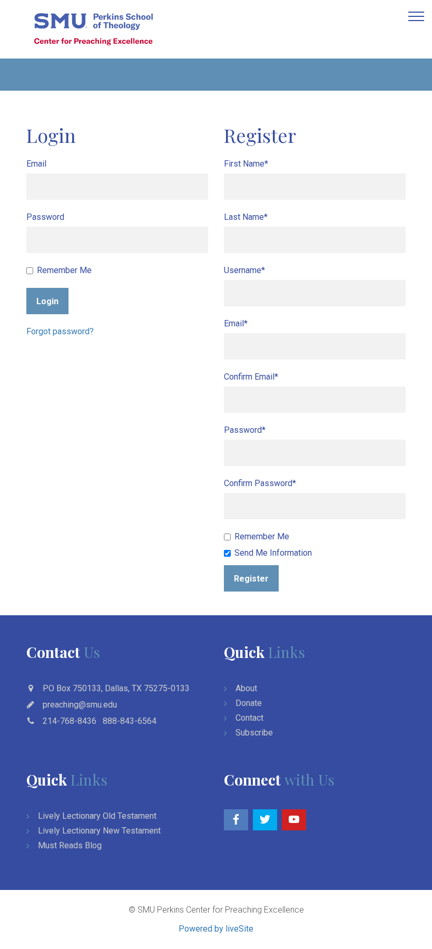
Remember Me (64, 270)
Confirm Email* (251, 377)
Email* (236, 323)
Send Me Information (273, 553)
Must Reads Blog (70, 845)
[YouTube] (294, 819)
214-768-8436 (69, 721)
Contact (249, 718)
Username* (244, 270)
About (246, 688)
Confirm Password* (260, 483)
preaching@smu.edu (80, 705)
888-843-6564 (129, 721)
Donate (248, 703)
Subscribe (254, 733)
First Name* (246, 164)
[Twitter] (265, 819)
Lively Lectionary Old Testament (97, 816)
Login (47, 301)
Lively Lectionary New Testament (99, 831)
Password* (245, 430)
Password (45, 217)
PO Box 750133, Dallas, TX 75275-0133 (116, 688)
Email (36, 164)
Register (251, 579)
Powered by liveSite (216, 929)
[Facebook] (236, 819)
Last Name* (246, 217)
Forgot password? (60, 331)
